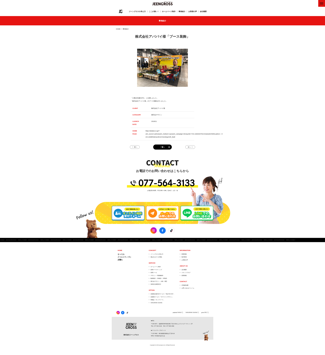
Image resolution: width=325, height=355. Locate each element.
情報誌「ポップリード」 (158, 299)
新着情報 (184, 254)
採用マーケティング (156, 269)
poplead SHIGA (177, 312)
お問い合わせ (322, 19)
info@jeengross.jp (160, 335)
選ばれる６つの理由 (156, 257)
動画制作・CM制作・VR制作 (159, 278)
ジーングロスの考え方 (137, 11)
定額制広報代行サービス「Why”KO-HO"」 (163, 294)
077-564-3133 (158, 326)
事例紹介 (182, 11)
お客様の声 (192, 11)
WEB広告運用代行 (156, 284)
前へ (135, 147)
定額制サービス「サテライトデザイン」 (162, 297)
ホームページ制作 (169, 11)
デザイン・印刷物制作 (157, 275)
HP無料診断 (185, 285)
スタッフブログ (186, 272)
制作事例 (184, 257)
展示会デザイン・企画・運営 (159, 281)
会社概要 (203, 11)
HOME (118, 29)
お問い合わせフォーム (188, 288)
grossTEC (204, 312)
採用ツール (154, 272)
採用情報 (184, 275)
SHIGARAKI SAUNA (156, 302)
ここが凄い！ (154, 11)
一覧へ (162, 147)
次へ (189, 147)
